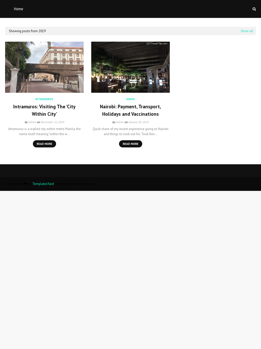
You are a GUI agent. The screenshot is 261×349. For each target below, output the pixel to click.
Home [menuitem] (18, 8)
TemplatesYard (43, 184)
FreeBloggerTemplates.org (75, 184)
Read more (44, 144)
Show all (247, 31)
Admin (32, 122)
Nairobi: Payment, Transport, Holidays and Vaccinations (130, 110)
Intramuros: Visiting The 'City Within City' (44, 110)
